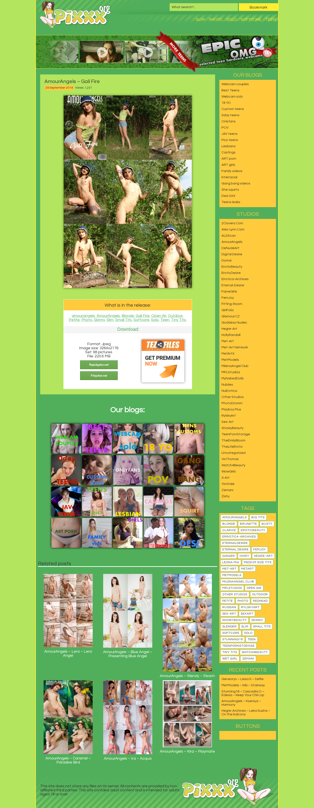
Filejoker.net (99, 375)
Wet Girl (230, 658)
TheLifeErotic (232, 446)
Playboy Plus (231, 409)
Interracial (229, 177)
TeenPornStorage (236, 434)
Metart (247, 568)
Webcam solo (232, 96)
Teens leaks (231, 202)
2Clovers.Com (232, 223)
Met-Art (228, 341)
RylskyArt (229, 415)
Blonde (128, 316)
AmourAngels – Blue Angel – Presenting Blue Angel (127, 654)
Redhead (260, 600)
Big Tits (258, 517)
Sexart (247, 613)
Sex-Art (228, 421)
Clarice (229, 530)
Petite (74, 320)
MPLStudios (231, 372)
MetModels (230, 359)
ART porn (229, 158)
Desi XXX (228, 196)
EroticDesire (231, 273)
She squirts (230, 189)
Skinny (99, 320)
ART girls (228, 164)
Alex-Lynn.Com (233, 229)
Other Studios (233, 397)
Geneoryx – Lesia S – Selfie (243, 679)
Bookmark (258, 7)
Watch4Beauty (233, 465)
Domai (227, 260)
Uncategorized (233, 452)
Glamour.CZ (231, 316)
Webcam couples (235, 84)
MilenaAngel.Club (235, 366)
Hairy (244, 555)
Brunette (248, 523)
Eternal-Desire (233, 285)
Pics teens (230, 140)
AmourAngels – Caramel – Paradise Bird (68, 760)
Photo (215, 20)
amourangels (83, 316)
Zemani (227, 490)
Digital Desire (232, 254)
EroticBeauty (232, 266)
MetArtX (228, 353)
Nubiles (227, 384)
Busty (267, 523)
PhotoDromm (232, 403)
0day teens (230, 115)
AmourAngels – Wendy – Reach (187, 676)
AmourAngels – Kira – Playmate (187, 751)
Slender (229, 626)
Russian (229, 607)
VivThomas (230, 459)
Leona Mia (230, 562)
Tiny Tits (178, 320)
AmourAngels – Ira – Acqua (127, 758)
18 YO (226, 102)
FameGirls (229, 291)
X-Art (226, 477)
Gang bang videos (236, 183)
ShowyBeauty (233, 428)
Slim (200, 20)
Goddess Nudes (234, 322)
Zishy (226, 496)
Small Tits (123, 320)
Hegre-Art (229, 328)
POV (225, 127)
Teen (270, 19)
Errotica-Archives (235, 279)
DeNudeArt (230, 248)
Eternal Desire (235, 549)
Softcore (251, 20)
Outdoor (175, 316)
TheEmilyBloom (233, 440)
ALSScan (229, 235)
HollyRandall (231, 335)
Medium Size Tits (257, 562)
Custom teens (233, 109)
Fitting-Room (232, 304)
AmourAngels (108, 316)
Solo (231, 20)
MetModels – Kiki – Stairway (243, 685)
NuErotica (229, 390)
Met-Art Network (235, 347)
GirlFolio (228, 310)
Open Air (158, 316)
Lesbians (229, 146)
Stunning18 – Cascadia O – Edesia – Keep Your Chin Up (243, 693)
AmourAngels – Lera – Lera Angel (68, 653)
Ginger (228, 555)
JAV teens (230, 133)
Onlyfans (229, 121)
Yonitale (228, 484)
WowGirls (229, 471)
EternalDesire (235, 543)
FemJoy (228, 297)
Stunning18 (232, 639)
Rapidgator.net (99, 364)
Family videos (232, 171)
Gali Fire (143, 316)
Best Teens (230, 90)
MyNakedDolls (233, 378)
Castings (229, 152)
